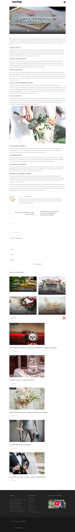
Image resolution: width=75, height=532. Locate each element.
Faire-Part (37, 23)
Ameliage (28, 196)
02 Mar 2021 (15, 289)
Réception (31, 509)
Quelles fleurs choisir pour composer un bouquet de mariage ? (28, 412)
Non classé (13, 420)
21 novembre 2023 (14, 351)
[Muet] (61, 507)
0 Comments (32, 289)
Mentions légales (19, 527)
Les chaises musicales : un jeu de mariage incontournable (27, 477)
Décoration (13, 356)
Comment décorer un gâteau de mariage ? (22, 380)
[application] (57, 503)
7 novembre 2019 (14, 415)
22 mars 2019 (13, 383)
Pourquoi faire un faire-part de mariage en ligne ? (21, 308)
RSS (21, 521)
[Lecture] (50, 507)
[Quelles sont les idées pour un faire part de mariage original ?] (13, 198)
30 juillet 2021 (14, 448)
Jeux (11, 453)
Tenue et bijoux (14, 323)
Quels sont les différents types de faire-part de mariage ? (51, 308)
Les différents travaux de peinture (20, 445)
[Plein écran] (64, 507)
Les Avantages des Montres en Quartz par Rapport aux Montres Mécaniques (33, 348)
